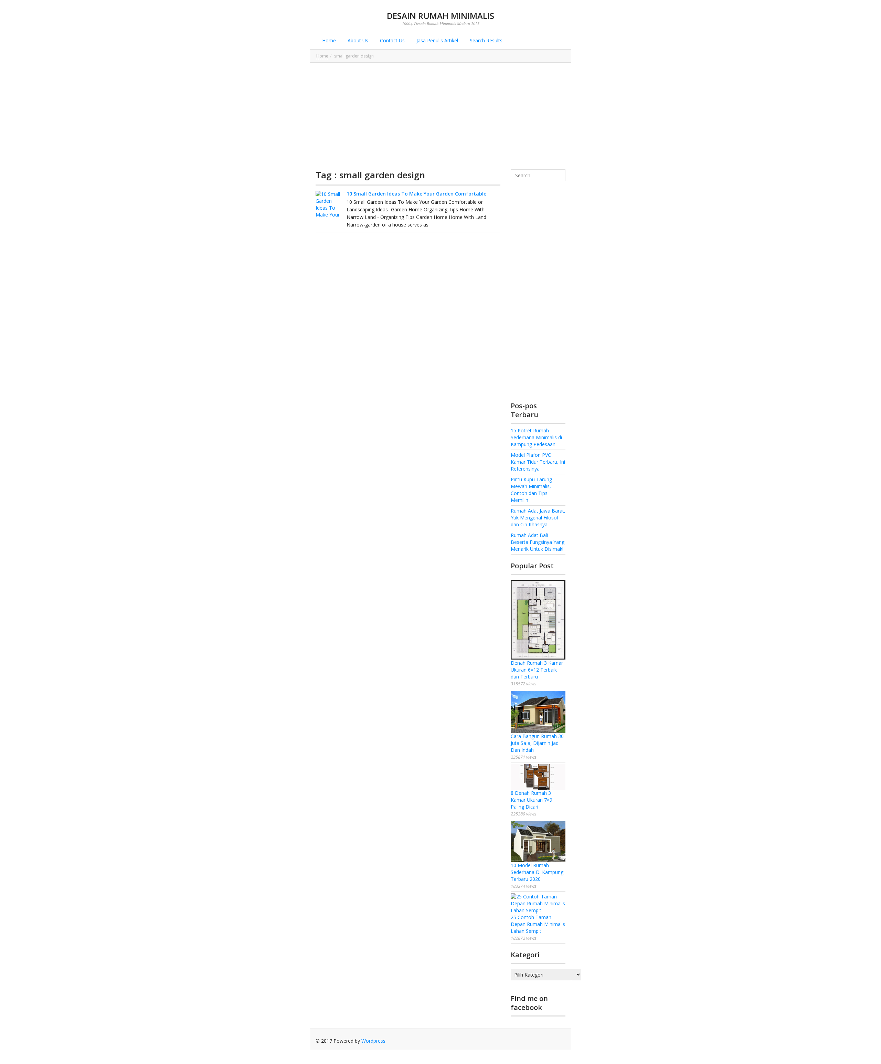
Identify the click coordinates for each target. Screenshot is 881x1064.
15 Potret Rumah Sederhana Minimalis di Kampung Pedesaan (536, 437)
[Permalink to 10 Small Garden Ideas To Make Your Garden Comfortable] (329, 204)
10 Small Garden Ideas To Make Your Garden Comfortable (416, 193)
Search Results (485, 40)
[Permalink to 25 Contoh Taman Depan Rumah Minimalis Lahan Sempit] (538, 903)
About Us (357, 40)
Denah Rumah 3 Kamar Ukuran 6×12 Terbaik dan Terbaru (537, 670)
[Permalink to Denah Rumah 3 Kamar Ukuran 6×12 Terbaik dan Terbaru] (538, 619)
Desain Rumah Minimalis (440, 15)
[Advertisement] (440, 116)
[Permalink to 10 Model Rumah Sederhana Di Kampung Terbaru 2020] (538, 841)
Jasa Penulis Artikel (436, 40)
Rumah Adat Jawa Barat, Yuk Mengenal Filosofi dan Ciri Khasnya (538, 517)
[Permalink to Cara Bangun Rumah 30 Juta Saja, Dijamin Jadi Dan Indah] (538, 712)
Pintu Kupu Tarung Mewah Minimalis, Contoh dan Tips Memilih (531, 489)
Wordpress (373, 1040)
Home (328, 40)
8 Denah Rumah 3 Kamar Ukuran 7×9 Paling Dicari (531, 800)
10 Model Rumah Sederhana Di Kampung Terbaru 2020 (537, 872)
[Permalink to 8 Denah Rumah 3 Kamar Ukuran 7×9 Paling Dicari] (538, 776)
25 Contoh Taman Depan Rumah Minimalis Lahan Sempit (538, 924)
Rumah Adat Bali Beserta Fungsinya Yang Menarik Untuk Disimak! (537, 542)
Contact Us (392, 40)
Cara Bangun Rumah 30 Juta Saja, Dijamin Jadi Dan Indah (537, 743)
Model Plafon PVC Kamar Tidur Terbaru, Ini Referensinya (538, 462)
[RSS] (560, 1040)
